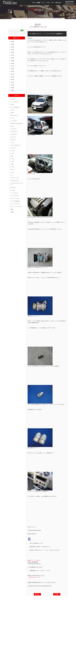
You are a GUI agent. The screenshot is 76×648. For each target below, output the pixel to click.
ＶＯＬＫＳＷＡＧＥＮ (16, 145)
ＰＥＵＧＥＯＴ (14, 131)
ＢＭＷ (12, 112)
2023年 (12, 49)
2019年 (12, 60)
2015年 (12, 71)
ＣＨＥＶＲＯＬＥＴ (15, 180)
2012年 (12, 79)
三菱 (12, 164)
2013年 (12, 76)
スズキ (12, 172)
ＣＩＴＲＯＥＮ (14, 101)
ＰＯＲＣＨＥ (14, 128)
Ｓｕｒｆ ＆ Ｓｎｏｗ (15, 203)
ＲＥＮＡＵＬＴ (14, 134)
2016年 (12, 68)
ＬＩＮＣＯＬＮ (14, 193)
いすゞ (12, 175)
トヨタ (12, 153)
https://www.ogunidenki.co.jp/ (34, 563)
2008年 (12, 90)
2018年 (12, 63)
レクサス (13, 150)
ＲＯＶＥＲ (13, 137)
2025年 (12, 44)
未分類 (12, 212)
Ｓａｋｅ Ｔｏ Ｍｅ (15, 198)
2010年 (12, 85)
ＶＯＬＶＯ (13, 147)
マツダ (12, 166)
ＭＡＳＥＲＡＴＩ (15, 115)
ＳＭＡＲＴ (13, 139)
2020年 (12, 57)
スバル (12, 161)
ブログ (12, 104)
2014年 (12, 74)
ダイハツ (13, 169)
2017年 (12, 66)
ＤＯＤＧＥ (13, 187)
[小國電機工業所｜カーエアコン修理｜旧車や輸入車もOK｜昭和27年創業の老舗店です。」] (10, 3)
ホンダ (12, 158)
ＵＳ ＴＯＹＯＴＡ (15, 195)
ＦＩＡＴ (13, 118)
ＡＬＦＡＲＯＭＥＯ (15, 107)
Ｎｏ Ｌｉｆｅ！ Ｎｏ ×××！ (17, 206)
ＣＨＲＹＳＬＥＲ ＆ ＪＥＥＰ (17, 184)
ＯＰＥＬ (13, 126)
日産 (12, 156)
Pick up (12, 99)
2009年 (12, 87)
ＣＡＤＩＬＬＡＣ (15, 177)
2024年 (12, 47)
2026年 (12, 41)
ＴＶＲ (12, 142)
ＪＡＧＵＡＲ (14, 120)
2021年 (12, 55)
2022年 (12, 52)
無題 (12, 209)
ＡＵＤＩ (13, 109)
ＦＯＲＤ (13, 190)
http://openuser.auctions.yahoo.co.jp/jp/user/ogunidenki (39, 585)
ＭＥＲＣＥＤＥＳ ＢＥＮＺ (17, 123)
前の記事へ (37, 594)
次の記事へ (57, 594)
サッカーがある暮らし (16, 201)
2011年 (12, 82)
